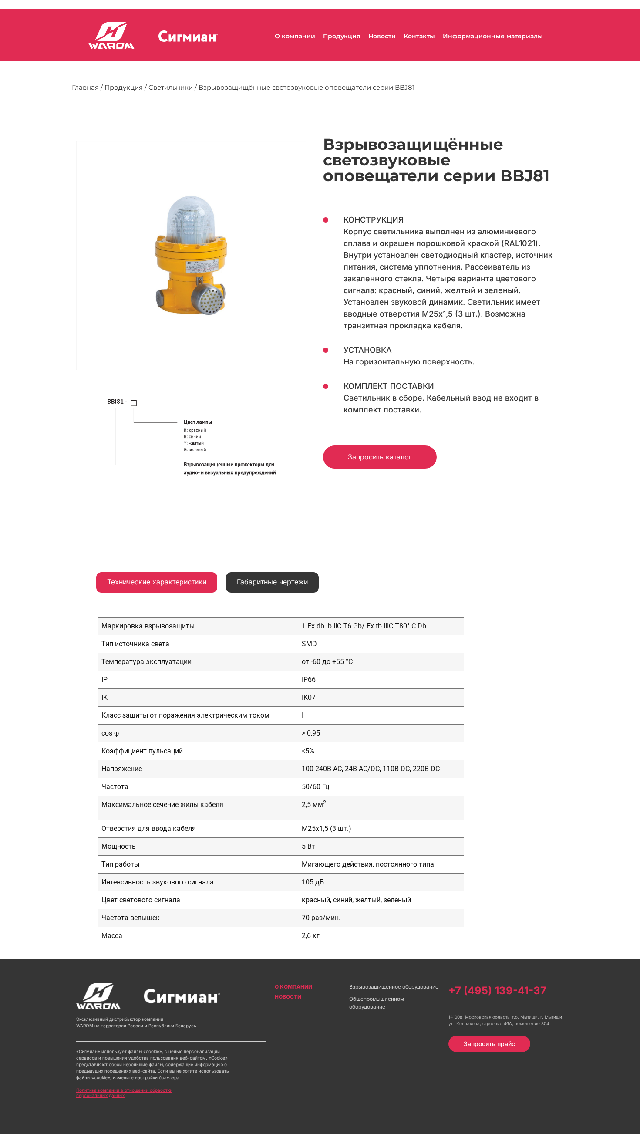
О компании (295, 36)
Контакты (419, 36)
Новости (382, 36)
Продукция (341, 36)
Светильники (170, 87)
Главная (85, 87)
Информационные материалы (493, 36)
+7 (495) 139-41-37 (497, 990)
